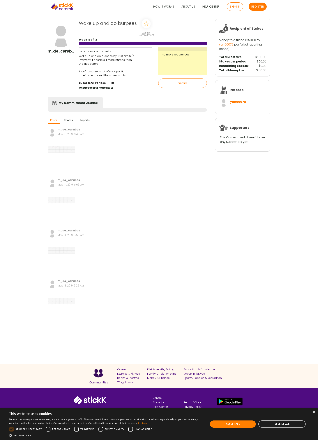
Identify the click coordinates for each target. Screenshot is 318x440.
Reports (85, 120)
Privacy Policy (193, 407)
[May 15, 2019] (61, 160)
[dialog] (159, 424)
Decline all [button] (282, 423)
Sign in (235, 6)
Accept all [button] (233, 423)
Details (183, 83)
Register (257, 6)
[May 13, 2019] (61, 312)
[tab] (54, 121)
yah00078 (226, 44)
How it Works (163, 7)
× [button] (313, 412)
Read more (143, 423)
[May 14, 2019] (61, 211)
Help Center (211, 7)
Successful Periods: (92, 83)
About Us (188, 7)
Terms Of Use (192, 402)
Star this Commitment (146, 33)
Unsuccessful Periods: (94, 88)
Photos (68, 120)
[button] (106, 435)
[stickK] (62, 6)
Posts (53, 120)
